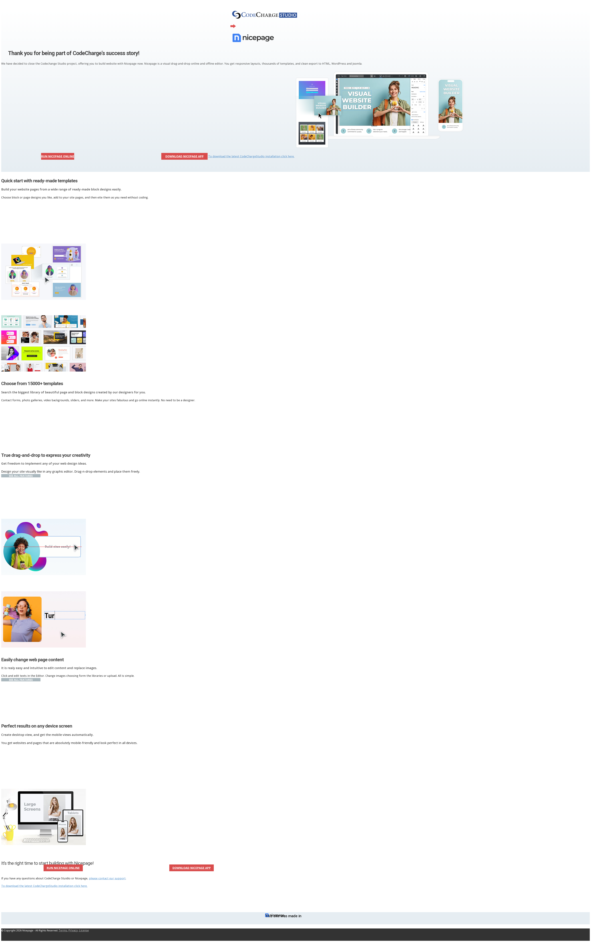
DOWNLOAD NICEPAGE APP (184, 156)
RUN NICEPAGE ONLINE (57, 156)
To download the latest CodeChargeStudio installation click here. (251, 156)
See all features (21, 475)
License (84, 930)
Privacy (73, 930)
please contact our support (107, 878)
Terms (62, 930)
